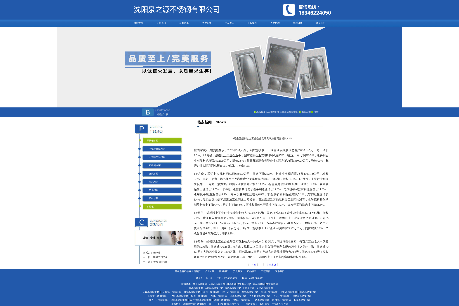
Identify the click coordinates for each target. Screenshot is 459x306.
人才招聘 (275, 23)
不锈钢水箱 (152, 140)
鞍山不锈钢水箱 (231, 292)
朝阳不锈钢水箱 (269, 292)
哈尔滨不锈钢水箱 (214, 288)
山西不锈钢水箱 (261, 300)
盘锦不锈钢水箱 (250, 292)
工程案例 (252, 23)
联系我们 (320, 23)
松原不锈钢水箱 (199, 296)
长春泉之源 (248, 288)
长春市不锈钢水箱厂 (158, 296)
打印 (253, 264)
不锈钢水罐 (154, 165)
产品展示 (229, 23)
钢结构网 (231, 284)
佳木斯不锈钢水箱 (302, 296)
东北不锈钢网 (200, 284)
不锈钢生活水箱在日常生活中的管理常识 (273, 112)
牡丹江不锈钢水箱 (158, 300)
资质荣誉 (206, 23)
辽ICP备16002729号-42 (228, 304)
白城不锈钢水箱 (218, 296)
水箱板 (150, 206)
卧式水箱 (152, 181)
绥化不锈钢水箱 (179, 300)
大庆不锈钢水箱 (281, 296)
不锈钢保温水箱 (156, 148)
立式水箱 (152, 173)
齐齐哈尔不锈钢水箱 (259, 296)
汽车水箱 (314, 112)
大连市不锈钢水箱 (171, 292)
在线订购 (297, 23)
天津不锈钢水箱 (265, 288)
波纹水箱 (152, 198)
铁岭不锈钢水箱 (233, 288)
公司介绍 (161, 23)
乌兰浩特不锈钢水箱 (200, 300)
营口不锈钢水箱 (211, 292)
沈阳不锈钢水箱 (222, 300)
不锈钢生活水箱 (156, 157)
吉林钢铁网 (259, 284)
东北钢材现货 (244, 284)
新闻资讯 (184, 23)
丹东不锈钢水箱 (192, 292)
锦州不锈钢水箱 (289, 292)
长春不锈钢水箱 (195, 288)
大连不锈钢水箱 (151, 292)
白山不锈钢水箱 (180, 296)
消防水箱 (302, 112)
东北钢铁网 (272, 284)
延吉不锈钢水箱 (217, 284)
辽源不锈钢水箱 (238, 296)
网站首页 (138, 23)
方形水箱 (152, 190)
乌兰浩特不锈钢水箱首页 (187, 271)
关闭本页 (271, 264)
